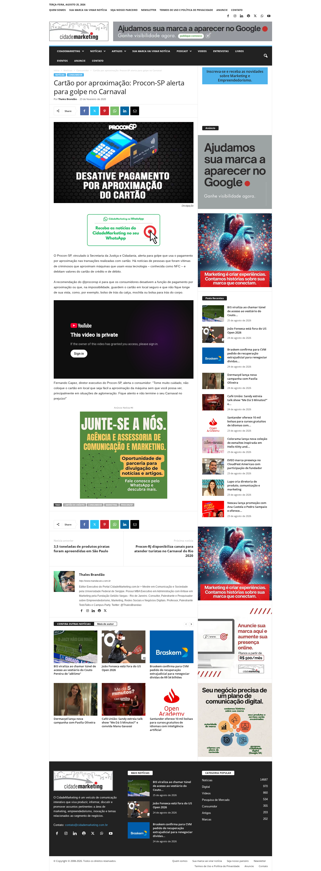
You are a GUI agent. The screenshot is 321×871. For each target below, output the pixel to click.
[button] (265, 56)
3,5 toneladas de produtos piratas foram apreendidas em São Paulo (81, 548)
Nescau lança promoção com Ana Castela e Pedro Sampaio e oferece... (247, 507)
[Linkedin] (241, 16)
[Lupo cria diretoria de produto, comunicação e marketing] (213, 488)
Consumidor (82, 70)
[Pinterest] (104, 111)
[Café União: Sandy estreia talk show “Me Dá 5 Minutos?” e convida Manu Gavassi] (123, 699)
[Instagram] (235, 16)
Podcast (182, 51)
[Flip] (144, 111)
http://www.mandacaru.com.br (95, 581)
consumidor (95, 504)
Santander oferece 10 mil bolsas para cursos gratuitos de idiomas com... (246, 421)
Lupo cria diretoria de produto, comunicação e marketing (243, 485)
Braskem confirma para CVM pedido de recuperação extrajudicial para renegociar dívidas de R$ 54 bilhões (170, 671)
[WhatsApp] (262, 16)
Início (56, 70)
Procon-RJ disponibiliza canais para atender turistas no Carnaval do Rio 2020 (163, 551)
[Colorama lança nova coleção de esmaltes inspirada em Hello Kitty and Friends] (213, 445)
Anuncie (222, 10)
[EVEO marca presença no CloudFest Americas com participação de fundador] (213, 466)
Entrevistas (221, 51)
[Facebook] (228, 16)
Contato (237, 10)
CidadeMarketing (68, 51)
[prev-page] (186, 624)
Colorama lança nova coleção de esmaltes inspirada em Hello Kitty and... (247, 443)
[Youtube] (268, 16)
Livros (239, 51)
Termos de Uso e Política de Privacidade (186, 10)
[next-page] (191, 624)
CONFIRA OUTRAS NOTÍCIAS (74, 623)
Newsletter (148, 10)
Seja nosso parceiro (124, 10)
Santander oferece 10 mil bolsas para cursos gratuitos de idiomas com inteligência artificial (171, 724)
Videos (202, 51)
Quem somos (57, 10)
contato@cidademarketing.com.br (86, 825)
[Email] (134, 111)
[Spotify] (248, 16)
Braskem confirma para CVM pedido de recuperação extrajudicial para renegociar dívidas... (247, 355)
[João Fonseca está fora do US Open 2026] (123, 646)
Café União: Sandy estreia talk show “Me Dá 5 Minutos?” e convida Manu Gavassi (122, 722)
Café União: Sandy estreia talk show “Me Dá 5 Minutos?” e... (247, 400)
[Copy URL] (154, 111)
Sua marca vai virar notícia (88, 10)
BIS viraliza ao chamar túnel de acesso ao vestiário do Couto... (246, 311)
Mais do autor (105, 623)
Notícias (96, 51)
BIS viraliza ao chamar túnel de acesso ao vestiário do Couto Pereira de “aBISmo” (75, 670)
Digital (206, 786)
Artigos (117, 51)
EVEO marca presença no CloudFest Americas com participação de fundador (244, 464)
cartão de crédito (75, 504)
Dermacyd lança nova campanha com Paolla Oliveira (74, 720)
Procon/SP (127, 504)
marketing (111, 504)
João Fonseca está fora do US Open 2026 (121, 668)
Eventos (62, 60)
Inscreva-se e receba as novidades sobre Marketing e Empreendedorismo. (235, 76)
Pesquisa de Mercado (216, 800)
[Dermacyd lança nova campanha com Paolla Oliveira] (75, 699)
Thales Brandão (67, 99)
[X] (255, 16)
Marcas (206, 819)
